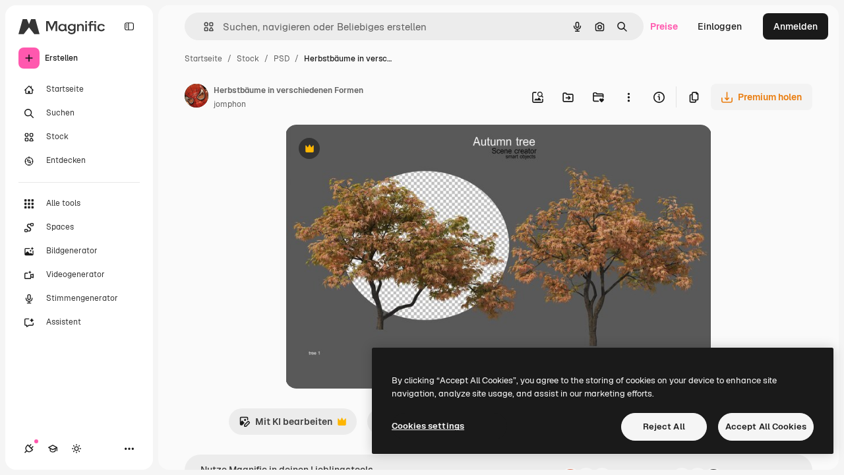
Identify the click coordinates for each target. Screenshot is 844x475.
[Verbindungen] (29, 448)
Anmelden (795, 26)
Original (369, 150)
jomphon (230, 104)
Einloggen (720, 26)
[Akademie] (52, 448)
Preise (664, 26)
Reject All (664, 426)
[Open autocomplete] (203, 27)
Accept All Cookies (765, 426)
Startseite (203, 58)
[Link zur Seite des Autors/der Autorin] (196, 97)
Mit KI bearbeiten (285, 425)
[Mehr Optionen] (628, 97)
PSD (281, 58)
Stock (248, 58)
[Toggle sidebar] (129, 26)
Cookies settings (428, 425)
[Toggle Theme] (76, 448)
